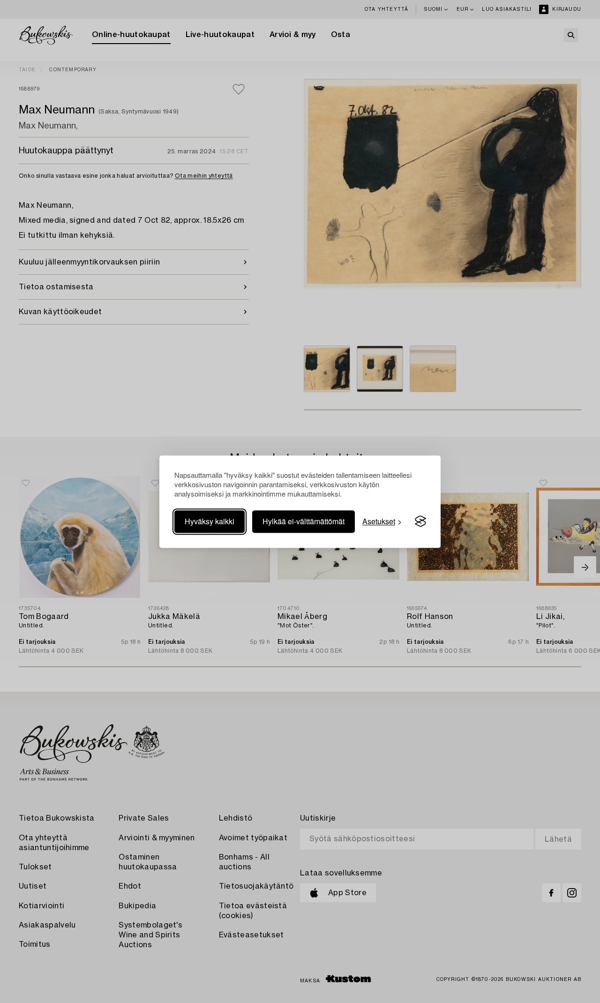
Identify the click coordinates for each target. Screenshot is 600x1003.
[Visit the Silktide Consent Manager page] (420, 521)
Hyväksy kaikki (209, 521)
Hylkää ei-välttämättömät (303, 521)
